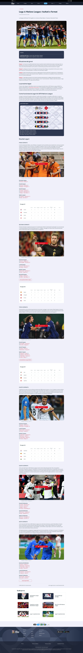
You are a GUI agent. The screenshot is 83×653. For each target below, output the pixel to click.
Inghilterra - (22, 353)
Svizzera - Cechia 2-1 (24, 578)
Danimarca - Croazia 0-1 (24, 349)
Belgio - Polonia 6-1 (24, 275)
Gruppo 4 (21, 77)
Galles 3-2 (27, 437)
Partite (24, 631)
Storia (32, 633)
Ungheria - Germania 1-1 (25, 354)
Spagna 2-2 (26, 261)
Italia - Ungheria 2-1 (24, 272)
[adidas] (34, 624)
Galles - (21, 357)
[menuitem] (19, 3)
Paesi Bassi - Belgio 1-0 (24, 566)
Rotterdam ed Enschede (34, 87)
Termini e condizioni (35, 643)
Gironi (24, 635)
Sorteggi (24, 633)
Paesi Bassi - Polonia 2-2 (25, 355)
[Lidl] (44, 624)
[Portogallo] (21, 295)
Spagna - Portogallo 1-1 (24, 186)
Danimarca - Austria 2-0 (24, 429)
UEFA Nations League (12, 3)
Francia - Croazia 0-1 (24, 431)
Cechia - (22, 185)
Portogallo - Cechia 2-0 (24, 343)
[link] (18, 3)
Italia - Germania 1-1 (24, 197)
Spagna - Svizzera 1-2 (24, 518)
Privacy (22, 643)
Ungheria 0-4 (27, 434)
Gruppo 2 (21, 69)
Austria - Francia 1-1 (24, 348)
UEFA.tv (24, 637)
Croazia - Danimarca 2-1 (24, 504)
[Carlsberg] (41, 624)
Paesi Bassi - (22, 437)
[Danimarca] (21, 212)
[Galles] (21, 459)
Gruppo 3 (21, 72)
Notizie (32, 631)
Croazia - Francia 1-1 (24, 267)
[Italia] (21, 372)
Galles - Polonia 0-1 (24, 568)
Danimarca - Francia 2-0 (24, 565)
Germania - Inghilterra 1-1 (25, 270)
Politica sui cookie (48, 643)
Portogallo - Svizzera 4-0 (25, 262)
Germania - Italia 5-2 (24, 436)
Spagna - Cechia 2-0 (24, 425)
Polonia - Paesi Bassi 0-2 (25, 508)
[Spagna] (21, 292)
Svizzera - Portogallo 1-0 (25, 426)
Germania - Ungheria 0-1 (25, 512)
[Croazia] (21, 209)
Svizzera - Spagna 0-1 (24, 344)
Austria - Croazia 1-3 (24, 564)
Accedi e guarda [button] (42, 163)
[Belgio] (21, 453)
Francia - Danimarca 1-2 (24, 191)
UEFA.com (40, 631)
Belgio (24, 357)
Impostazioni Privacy (60, 643)
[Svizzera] (21, 297)
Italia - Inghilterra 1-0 (24, 513)
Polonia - (22, 438)
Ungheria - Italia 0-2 (24, 573)
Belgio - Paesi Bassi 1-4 (24, 192)
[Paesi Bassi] (21, 450)
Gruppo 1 (21, 64)
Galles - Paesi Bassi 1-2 (24, 277)
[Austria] (21, 218)
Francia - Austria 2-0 (24, 505)
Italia (26, 353)
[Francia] (21, 215)
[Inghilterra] (21, 380)
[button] (53, 3)
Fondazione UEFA (41, 633)
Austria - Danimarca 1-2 (24, 266)
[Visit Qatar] (48, 624)
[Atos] (38, 624)
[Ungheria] (21, 375)
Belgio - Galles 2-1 (23, 507)
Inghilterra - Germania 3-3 (25, 571)
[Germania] (21, 378)
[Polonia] (21, 456)
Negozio (32, 637)
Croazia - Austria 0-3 (24, 190)
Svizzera (25, 185)
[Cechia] (21, 300)
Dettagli (32, 635)
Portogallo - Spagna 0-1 (24, 576)
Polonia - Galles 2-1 (24, 181)
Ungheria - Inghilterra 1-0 (25, 196)
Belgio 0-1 (26, 438)
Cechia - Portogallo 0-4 (24, 517)
